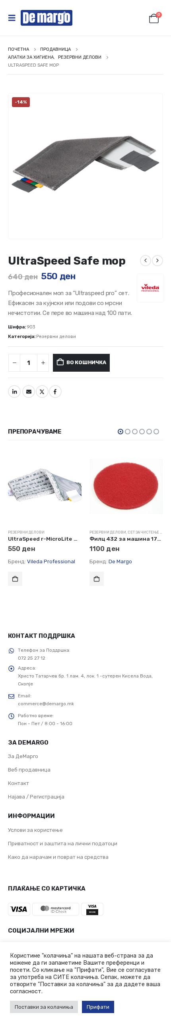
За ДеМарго (23, 756)
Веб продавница (29, 770)
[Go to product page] (45, 486)
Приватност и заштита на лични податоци (62, 843)
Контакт (18, 783)
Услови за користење (35, 830)
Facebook (55, 391)
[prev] (145, 260)
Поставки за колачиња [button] (44, 1007)
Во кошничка (86, 362)
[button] (14, 18)
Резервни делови (56, 336)
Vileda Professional (51, 561)
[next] (157, 260)
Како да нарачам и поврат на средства (58, 857)
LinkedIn (14, 391)
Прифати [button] (98, 1007)
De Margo (120, 561)
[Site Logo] (46, 18)
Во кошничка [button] (15, 579)
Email (28, 391)
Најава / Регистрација (36, 797)
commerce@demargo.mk (46, 703)
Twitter (42, 391)
